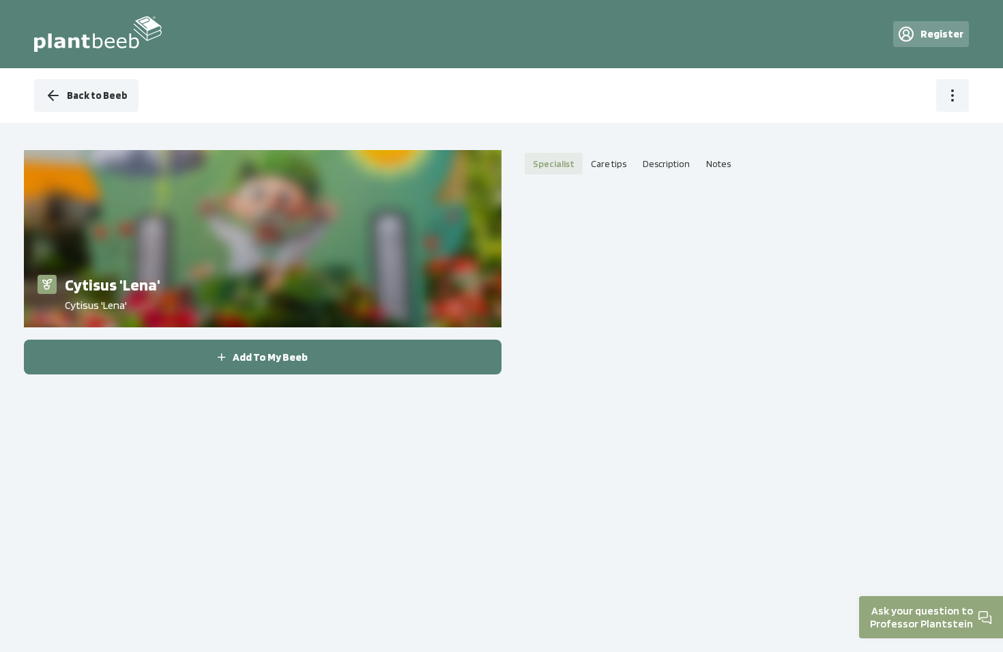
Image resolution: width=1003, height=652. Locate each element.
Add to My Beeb (270, 357)
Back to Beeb (97, 95)
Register (941, 33)
